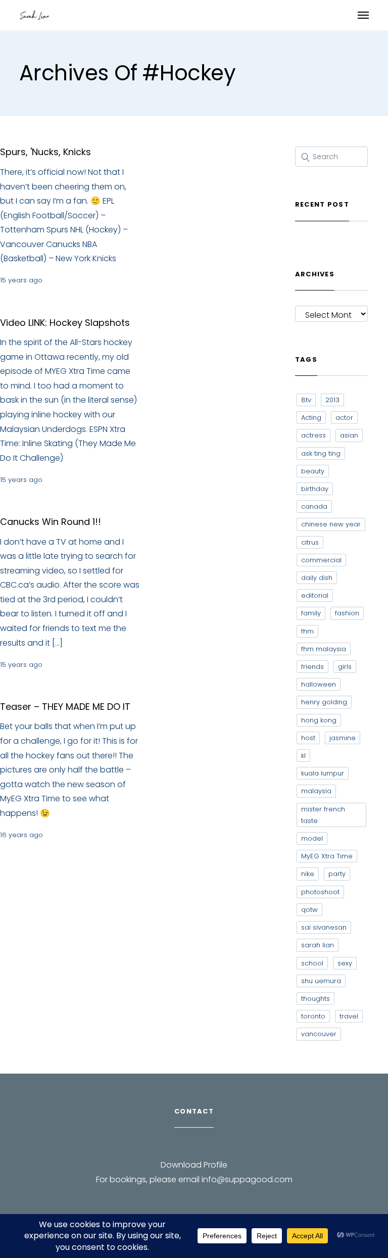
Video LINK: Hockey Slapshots (65, 322)
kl (303, 755)
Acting (311, 417)
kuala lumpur (322, 773)
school (312, 963)
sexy (344, 963)
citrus (310, 542)
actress (313, 435)
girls (345, 666)
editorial (314, 595)
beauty (312, 471)
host (308, 738)
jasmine (342, 738)
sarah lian (317, 945)
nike (307, 874)
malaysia (316, 791)
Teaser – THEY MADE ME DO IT (65, 706)
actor (344, 417)
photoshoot (320, 892)
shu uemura (321, 981)
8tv (306, 400)
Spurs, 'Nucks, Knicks (45, 152)
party (337, 874)
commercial (321, 560)
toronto (313, 1016)
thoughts (315, 998)
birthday (314, 489)
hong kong (318, 720)
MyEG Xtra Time (327, 856)
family (311, 613)
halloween (318, 684)
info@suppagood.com (247, 1179)
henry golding (324, 702)
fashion (347, 613)
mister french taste (323, 815)
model (312, 838)
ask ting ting (321, 453)
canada (314, 506)
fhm (307, 631)
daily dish (316, 578)
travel (349, 1016)
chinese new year (331, 524)
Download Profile (194, 1165)
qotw (309, 909)
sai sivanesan (324, 927)
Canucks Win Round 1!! (50, 521)
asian (349, 435)
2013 (332, 400)
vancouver (318, 1034)
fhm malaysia (323, 649)
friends (312, 666)
